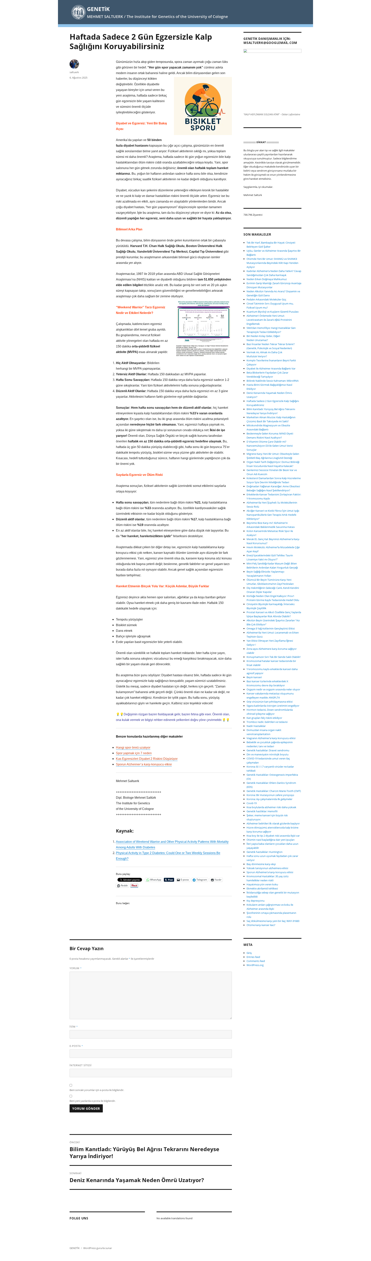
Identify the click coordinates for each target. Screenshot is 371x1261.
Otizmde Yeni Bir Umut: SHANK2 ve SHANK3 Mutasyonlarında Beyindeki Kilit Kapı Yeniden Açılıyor (272, 263)
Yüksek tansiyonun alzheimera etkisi (267, 868)
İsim (74, 1026)
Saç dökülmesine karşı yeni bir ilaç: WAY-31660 (273, 921)
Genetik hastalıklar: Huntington (265, 852)
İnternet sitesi (81, 1065)
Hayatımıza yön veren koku (262, 884)
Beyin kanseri (254, 677)
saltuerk (74, 72)
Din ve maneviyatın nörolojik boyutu (267, 754)
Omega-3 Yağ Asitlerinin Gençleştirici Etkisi (271, 628)
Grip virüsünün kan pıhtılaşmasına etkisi (270, 701)
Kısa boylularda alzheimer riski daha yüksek (271, 807)
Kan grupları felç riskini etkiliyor (264, 718)
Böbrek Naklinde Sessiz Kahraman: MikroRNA (273, 380)
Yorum (76, 968)
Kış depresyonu (256, 900)
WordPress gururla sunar (97, 1248)
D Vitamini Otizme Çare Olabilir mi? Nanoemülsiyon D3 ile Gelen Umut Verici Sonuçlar (270, 445)
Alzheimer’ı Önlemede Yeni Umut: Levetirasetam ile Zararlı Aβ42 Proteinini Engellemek (269, 320)
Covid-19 (252, 803)
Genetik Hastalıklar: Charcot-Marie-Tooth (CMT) (274, 791)
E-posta (76, 1046)
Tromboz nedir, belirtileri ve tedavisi (267, 722)
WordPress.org (255, 965)
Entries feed (253, 957)
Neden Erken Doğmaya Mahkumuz (267, 279)
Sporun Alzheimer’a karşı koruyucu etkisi (270, 872)
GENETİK (98, 9)
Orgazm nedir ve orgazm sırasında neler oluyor (273, 689)
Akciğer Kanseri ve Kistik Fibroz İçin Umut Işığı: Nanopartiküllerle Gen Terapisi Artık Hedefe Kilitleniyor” (273, 515)
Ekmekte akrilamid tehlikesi (262, 888)
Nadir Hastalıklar (256, 726)
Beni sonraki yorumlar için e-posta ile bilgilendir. (97, 1090)
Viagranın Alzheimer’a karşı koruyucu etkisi (271, 738)
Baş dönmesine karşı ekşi (261, 864)
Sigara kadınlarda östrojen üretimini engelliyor (273, 705)
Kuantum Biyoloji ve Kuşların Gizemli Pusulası (273, 311)
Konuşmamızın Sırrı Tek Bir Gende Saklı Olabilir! (273, 657)
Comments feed (256, 961)
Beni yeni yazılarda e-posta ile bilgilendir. (93, 1101)
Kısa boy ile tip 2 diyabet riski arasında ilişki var (273, 835)
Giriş (249, 953)
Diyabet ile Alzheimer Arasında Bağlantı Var (271, 368)
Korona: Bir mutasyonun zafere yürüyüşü (270, 795)
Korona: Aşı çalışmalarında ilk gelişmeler (269, 799)
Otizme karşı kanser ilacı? (261, 925)
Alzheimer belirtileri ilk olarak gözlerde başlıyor (273, 823)
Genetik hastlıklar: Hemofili (262, 811)
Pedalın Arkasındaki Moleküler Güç (266, 299)
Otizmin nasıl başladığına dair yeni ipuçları (270, 839)
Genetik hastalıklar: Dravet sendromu (268, 750)
